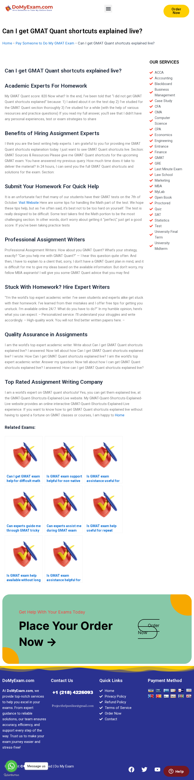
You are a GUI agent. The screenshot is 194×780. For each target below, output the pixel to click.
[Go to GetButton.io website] (11, 775)
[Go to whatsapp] (11, 766)
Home (7, 43)
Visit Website (29, 202)
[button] (108, 9)
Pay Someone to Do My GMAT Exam (45, 43)
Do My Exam (64, 766)
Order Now (148, 629)
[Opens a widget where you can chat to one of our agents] (176, 772)
